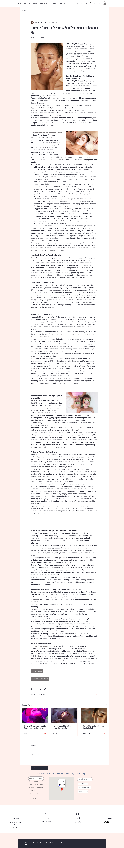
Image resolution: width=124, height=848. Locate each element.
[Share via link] (45, 689)
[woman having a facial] (64, 715)
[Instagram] (108, 822)
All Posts (24, 10)
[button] (104, 3)
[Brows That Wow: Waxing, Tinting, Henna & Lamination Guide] (94, 715)
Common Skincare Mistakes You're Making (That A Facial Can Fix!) (62, 727)
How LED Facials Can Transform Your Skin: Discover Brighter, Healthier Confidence (35, 727)
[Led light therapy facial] (35, 715)
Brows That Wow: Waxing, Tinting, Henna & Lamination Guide (93, 727)
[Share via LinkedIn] (40, 689)
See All (105, 704)
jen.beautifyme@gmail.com (77, 822)
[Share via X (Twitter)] (36, 689)
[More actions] (97, 23)
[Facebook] (105, 822)
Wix (26, 844)
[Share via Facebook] (31, 689)
